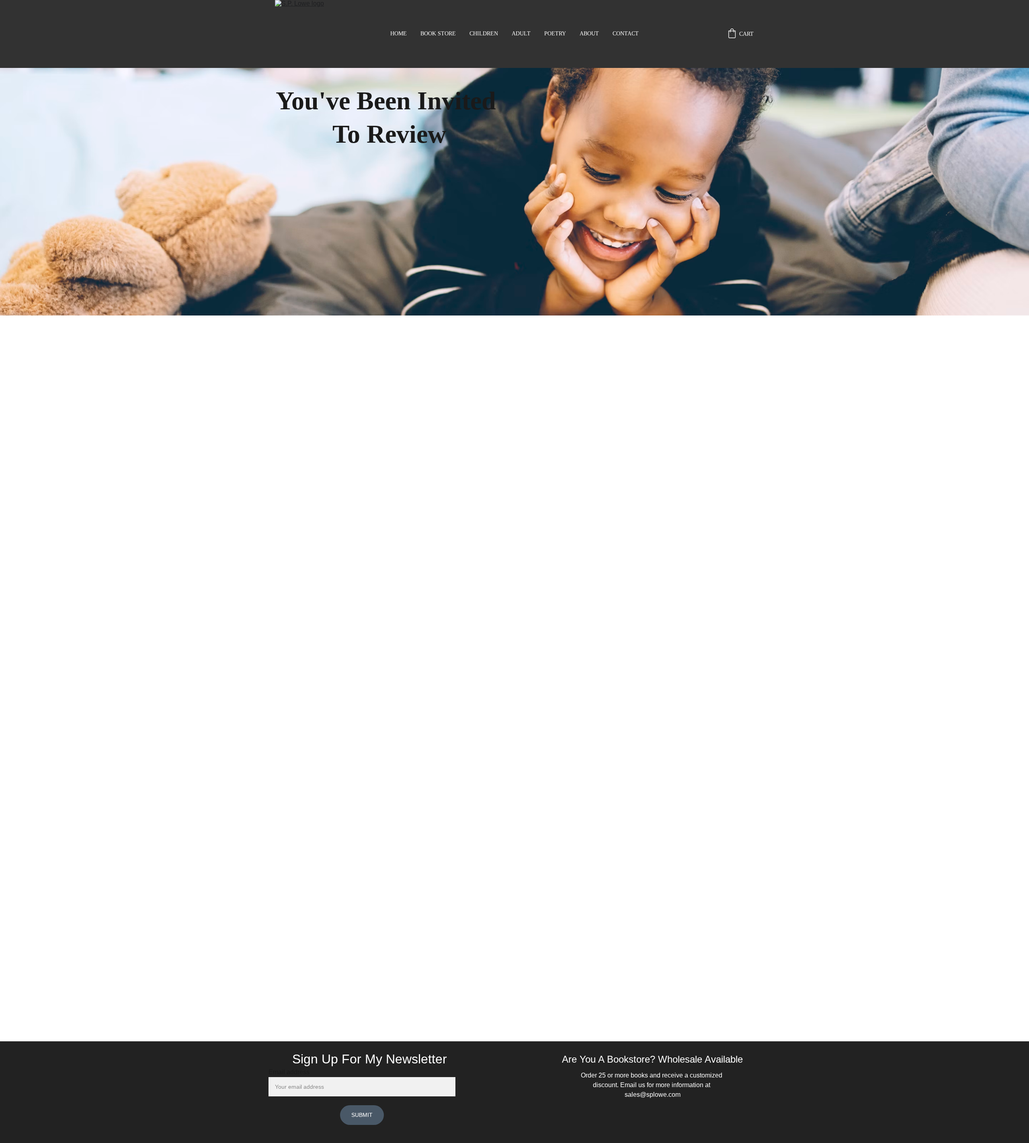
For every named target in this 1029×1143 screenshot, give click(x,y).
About (589, 34)
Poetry (555, 34)
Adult (521, 34)
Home (398, 34)
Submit (362, 1115)
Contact (626, 34)
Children (483, 34)
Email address (289, 1072)
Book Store (438, 34)
